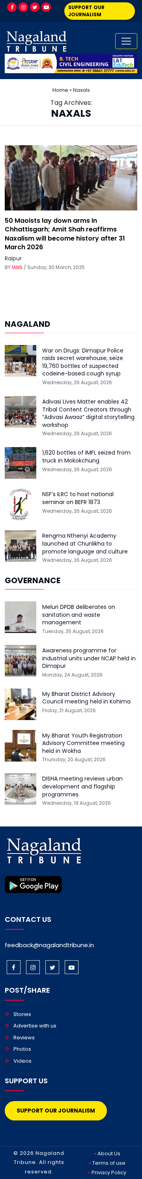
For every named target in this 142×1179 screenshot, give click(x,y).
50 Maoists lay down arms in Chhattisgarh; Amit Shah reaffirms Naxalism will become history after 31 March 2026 (65, 234)
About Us (108, 1153)
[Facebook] (12, 7)
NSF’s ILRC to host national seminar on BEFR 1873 (78, 498)
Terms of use (108, 1163)
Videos (22, 1061)
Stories (22, 1014)
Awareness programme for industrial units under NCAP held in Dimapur (89, 658)
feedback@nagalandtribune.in (49, 945)
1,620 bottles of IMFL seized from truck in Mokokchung (86, 456)
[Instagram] (23, 7)
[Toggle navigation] (126, 41)
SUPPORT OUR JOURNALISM (86, 11)
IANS (17, 267)
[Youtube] (46, 7)
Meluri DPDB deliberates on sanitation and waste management (78, 614)
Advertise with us (34, 1025)
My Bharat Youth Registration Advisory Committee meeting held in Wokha (83, 743)
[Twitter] (34, 7)
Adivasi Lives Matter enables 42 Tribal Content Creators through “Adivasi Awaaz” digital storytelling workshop (88, 413)
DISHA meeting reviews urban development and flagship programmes (82, 786)
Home (60, 90)
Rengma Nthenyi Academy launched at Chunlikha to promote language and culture (85, 543)
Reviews (24, 1037)
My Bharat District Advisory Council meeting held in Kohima (86, 698)
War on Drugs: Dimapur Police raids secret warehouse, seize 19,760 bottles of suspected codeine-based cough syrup (82, 362)
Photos (22, 1049)
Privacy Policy (109, 1172)
